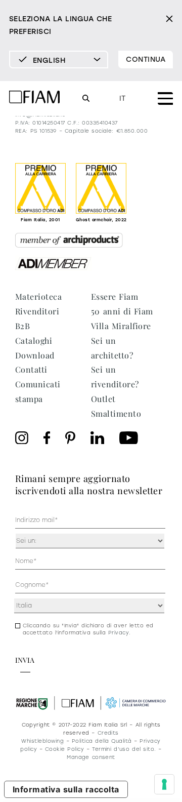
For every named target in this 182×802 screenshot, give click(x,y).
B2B (22, 325)
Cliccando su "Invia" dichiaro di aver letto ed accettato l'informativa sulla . (88, 629)
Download (35, 355)
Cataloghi (33, 340)
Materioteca (38, 296)
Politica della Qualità (102, 741)
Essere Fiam (114, 296)
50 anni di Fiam (122, 311)
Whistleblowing (42, 741)
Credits (108, 733)
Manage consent (91, 757)
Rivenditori (37, 311)
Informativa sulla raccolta (66, 789)
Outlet (103, 398)
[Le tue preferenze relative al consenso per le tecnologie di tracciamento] (164, 784)
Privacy (118, 632)
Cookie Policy (64, 749)
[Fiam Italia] (34, 98)
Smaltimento (116, 413)
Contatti (31, 369)
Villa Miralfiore (121, 325)
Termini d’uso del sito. (124, 749)
